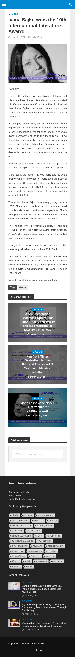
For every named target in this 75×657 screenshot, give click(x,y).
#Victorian (50, 556)
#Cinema (15, 561)
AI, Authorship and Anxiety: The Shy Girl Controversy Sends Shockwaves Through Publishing (44, 607)
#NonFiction (34, 530)
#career (29, 566)
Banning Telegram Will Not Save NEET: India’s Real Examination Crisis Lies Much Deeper (43, 589)
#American (35, 556)
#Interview (51, 551)
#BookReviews (20, 520)
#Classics (37, 546)
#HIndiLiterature (55, 546)
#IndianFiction (46, 515)
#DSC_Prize (57, 561)
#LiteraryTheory (18, 556)
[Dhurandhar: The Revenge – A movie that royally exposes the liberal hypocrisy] (14, 623)
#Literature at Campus (22, 541)
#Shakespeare (35, 551)
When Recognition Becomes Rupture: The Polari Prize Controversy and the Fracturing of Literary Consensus (37, 321)
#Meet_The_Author (21, 525)
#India (15, 515)
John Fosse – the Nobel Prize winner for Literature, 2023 (37, 407)
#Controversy (45, 541)
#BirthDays (16, 566)
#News (22, 287)
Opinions (27, 582)
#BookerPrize (41, 561)
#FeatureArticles (19, 546)
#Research (17, 530)
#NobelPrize (18, 551)
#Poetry (53, 520)
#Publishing (54, 536)
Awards (13, 14)
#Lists (39, 535)
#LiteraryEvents (44, 525)
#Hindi (27, 561)
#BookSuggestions (21, 535)
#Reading (38, 520)
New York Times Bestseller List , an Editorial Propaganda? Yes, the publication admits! (37, 364)
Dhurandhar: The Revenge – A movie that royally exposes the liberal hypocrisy (44, 624)
